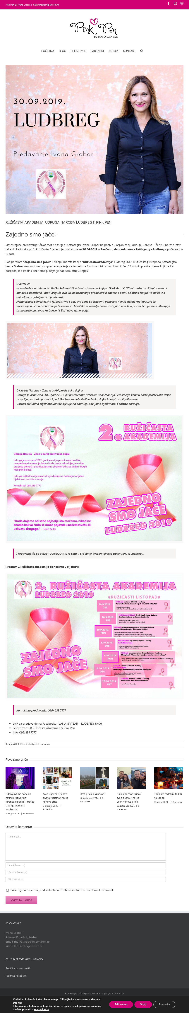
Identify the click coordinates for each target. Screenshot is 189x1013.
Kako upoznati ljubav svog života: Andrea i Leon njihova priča (129, 798)
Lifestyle (32, 744)
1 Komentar (28, 813)
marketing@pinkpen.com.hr (46, 4)
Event (24, 744)
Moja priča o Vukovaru (92, 794)
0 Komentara (44, 744)
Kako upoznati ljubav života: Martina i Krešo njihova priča (55, 798)
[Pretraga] (141, 50)
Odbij (143, 1004)
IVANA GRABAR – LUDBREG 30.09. (80, 723)
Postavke (164, 1004)
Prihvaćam (121, 1004)
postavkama (41, 1009)
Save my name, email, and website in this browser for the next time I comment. (62, 890)
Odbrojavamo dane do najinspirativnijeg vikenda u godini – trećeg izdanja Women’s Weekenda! (20, 801)
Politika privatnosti (18, 968)
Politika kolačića (16, 975)
